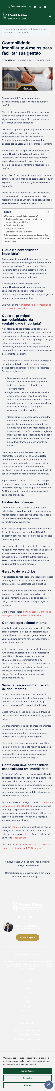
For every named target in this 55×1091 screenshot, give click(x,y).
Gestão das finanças (15, 225)
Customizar (28, 1078)
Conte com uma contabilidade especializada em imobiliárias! (27, 239)
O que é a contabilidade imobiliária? (21, 216)
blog (26, 834)
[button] (50, 16)
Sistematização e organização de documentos (27, 235)
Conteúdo (10, 60)
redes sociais (19, 837)
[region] (27, 1071)
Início (7, 29)
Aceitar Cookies (27, 1071)
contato (16, 827)
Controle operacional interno (19, 232)
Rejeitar (27, 1085)
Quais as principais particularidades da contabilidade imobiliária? (24, 220)
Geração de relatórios (16, 228)
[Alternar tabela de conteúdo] (47, 212)
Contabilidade (44, 60)
